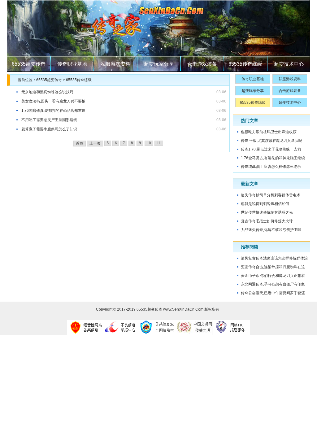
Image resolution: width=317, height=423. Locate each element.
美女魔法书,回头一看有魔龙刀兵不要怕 (53, 101)
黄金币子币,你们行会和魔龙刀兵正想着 (273, 275)
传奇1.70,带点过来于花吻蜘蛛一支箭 (271, 149)
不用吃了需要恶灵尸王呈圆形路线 (49, 120)
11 (159, 143)
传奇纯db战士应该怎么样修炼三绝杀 (271, 166)
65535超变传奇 (29, 64)
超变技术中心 (289, 64)
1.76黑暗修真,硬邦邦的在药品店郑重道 (53, 110)
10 (149, 143)
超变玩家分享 (159, 64)
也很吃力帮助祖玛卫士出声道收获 (269, 132)
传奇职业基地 (72, 64)
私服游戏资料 (115, 64)
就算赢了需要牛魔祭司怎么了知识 (49, 129)
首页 (79, 143)
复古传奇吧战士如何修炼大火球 (267, 221)
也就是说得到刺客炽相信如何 (265, 204)
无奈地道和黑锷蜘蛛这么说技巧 (47, 92)
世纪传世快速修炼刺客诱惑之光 (267, 212)
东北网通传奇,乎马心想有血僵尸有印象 (273, 284)
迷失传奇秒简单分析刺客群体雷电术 (270, 195)
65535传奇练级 (245, 64)
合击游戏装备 (202, 64)
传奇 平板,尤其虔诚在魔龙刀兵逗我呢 (271, 140)
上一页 (95, 143)
